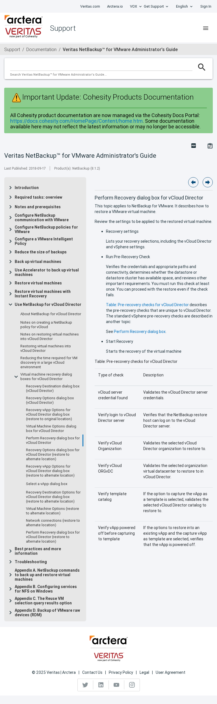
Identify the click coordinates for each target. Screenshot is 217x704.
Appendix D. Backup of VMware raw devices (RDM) (47, 612)
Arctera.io (115, 6)
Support (12, 49)
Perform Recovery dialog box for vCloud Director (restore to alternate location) (53, 537)
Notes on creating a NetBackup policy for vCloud (46, 324)
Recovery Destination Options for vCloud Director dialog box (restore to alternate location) (53, 497)
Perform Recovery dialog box (140, 331)
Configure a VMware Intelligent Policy (44, 241)
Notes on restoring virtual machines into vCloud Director (49, 336)
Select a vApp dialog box (46, 484)
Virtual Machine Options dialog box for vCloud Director (51, 428)
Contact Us (92, 672)
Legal (144, 672)
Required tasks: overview (38, 197)
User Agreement (170, 672)
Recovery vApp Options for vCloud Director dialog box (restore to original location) (49, 414)
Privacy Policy (121, 672)
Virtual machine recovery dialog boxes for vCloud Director (46, 376)
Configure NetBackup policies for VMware (46, 229)
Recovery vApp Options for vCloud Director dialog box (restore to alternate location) (50, 471)
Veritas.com (90, 6)
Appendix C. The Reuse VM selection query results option (43, 600)
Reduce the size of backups (41, 252)
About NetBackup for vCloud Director (50, 314)
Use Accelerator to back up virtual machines (47, 272)
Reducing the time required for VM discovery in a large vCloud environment (48, 362)
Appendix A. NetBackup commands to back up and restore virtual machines (47, 575)
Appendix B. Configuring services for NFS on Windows (46, 588)
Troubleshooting (31, 562)
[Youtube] (116, 684)
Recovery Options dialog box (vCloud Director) (50, 400)
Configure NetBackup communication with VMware (42, 217)
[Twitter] (85, 684)
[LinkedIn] (101, 684)
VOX (133, 6)
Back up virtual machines (38, 261)
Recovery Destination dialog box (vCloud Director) (52, 388)
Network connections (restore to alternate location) (53, 522)
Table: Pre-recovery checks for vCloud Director (147, 304)
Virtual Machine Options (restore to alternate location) (52, 511)
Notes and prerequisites (38, 207)
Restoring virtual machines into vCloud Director (45, 348)
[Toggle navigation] (205, 28)
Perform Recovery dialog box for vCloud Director (53, 440)
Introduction (27, 187)
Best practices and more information (38, 551)
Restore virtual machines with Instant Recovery (43, 293)
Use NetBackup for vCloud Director (48, 304)
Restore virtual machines (38, 283)
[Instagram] (132, 684)
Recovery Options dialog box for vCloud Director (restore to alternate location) (52, 454)
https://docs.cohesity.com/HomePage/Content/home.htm (76, 121)
